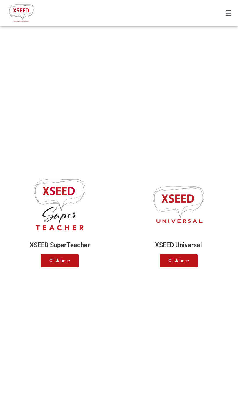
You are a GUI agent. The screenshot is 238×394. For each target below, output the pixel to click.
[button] (228, 13)
